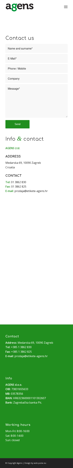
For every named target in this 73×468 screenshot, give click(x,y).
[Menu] (66, 7)
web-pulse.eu (40, 463)
